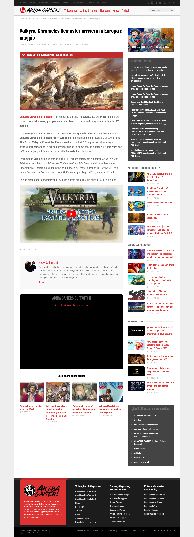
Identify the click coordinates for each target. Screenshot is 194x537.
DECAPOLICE (139, 458)
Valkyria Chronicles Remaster (37, 116)
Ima (132, 86)
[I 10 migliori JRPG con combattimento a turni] (136, 298)
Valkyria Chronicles (30, 249)
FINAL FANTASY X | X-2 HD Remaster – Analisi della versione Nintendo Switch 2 (159, 230)
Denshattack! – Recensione (159, 202)
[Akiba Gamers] (40, 13)
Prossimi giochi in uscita (85, 522)
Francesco (135, 67)
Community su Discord (153, 502)
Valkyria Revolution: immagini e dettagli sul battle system (110, 409)
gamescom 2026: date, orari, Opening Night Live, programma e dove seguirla (160, 330)
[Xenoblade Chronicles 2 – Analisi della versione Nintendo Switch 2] (136, 195)
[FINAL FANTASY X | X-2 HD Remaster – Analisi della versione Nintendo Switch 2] (136, 234)
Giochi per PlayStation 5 (85, 495)
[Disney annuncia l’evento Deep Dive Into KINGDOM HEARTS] (136, 375)
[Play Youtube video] (71, 214)
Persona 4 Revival (141, 462)
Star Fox (137, 420)
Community (43, 3)
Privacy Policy (98, 531)
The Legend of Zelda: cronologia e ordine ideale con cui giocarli (159, 280)
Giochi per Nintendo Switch (86, 499)
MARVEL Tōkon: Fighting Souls (147, 429)
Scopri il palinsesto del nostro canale (71, 305)
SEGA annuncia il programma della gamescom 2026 (160, 357)
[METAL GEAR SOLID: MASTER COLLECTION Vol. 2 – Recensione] (136, 181)
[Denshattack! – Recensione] (136, 209)
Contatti (65, 3)
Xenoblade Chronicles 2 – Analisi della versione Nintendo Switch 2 (158, 191)
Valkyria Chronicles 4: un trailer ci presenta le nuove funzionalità (84, 409)
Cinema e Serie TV (117, 521)
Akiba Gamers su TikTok (154, 514)
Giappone (105, 10)
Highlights (71, 45)
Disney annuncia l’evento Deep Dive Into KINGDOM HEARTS (158, 371)
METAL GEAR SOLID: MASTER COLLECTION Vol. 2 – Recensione (159, 177)
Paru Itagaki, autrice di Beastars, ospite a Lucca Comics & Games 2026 (158, 345)
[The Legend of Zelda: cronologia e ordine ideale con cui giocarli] (136, 284)
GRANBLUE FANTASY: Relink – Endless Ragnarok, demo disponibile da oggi (149, 113)
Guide (77, 514)
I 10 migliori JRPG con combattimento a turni (157, 293)
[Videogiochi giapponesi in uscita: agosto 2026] (151, 51)
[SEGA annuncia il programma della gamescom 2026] (136, 363)
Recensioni (80, 507)
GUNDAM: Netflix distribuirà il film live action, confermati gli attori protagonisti (148, 78)
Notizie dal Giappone (118, 498)
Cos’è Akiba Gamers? (27, 3)
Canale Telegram (151, 510)
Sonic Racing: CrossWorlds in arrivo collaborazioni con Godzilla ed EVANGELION (147, 131)
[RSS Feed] (148, 3)
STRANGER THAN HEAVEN (145, 415)
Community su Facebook (154, 498)
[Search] (172, 10)
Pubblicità (125, 531)
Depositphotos (45, 531)
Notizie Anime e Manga (119, 494)
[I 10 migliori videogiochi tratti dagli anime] (136, 272)
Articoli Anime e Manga (120, 514)
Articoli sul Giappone (118, 517)
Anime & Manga (88, 10)
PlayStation (53, 19)
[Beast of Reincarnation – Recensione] (136, 222)
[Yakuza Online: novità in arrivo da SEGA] (32, 400)
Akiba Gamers (25, 19)
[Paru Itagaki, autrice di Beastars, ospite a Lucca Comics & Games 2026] (136, 349)
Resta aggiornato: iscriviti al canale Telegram (49, 54)
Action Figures (116, 502)
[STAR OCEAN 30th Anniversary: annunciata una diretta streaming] (136, 389)
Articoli (78, 510)
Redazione (55, 3)
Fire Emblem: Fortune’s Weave (146, 425)
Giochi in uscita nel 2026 (96, 3)
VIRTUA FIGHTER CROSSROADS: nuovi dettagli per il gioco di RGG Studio (148, 142)
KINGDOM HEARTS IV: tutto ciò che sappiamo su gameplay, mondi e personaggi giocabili (160, 253)
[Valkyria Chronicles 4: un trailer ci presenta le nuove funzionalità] (84, 400)
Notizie (44, 19)
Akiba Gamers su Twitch (154, 494)
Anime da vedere (78, 3)
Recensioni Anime (117, 506)
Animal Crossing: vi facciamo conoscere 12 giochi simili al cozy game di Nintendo (160, 306)
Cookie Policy (112, 531)
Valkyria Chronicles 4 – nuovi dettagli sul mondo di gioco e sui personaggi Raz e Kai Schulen (57, 412)
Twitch (126, 10)
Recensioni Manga (117, 510)
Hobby (116, 10)
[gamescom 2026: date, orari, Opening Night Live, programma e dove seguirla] (136, 334)
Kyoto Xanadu (139, 448)
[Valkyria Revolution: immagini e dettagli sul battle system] (111, 400)
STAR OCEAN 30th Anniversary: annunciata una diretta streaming (160, 385)
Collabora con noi (82, 531)
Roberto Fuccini (27, 45)
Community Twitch (152, 506)
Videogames (70, 10)
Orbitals (137, 453)
